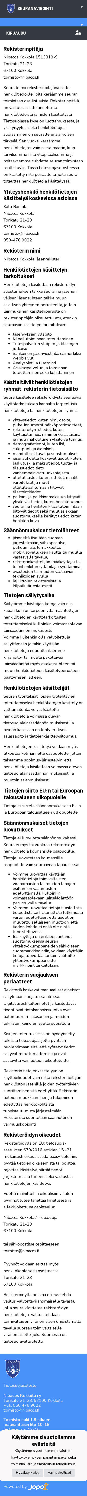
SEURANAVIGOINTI (50, 7)
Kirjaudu (16, 32)
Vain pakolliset (59, 1472)
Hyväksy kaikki (27, 1472)
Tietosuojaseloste (19, 1385)
